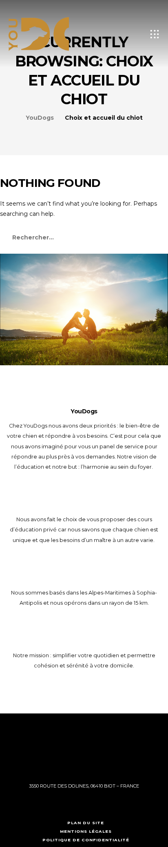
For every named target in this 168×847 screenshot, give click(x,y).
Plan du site (85, 823)
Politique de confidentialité (85, 840)
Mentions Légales (86, 831)
